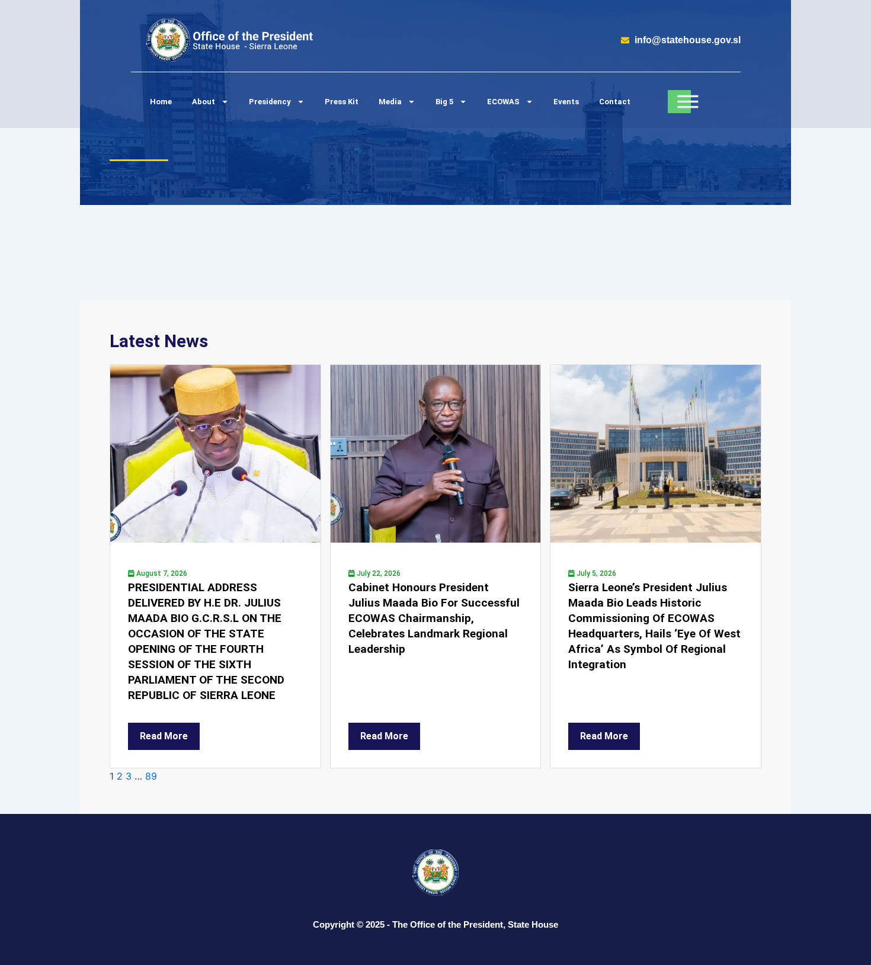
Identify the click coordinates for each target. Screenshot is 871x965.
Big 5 (444, 101)
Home (161, 101)
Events (566, 101)
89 (151, 776)
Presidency (270, 101)
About (203, 101)
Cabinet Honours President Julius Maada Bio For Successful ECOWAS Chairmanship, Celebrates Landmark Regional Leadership (434, 618)
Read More (164, 736)
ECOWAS (503, 101)
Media (390, 101)
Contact (614, 101)
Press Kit (341, 101)
